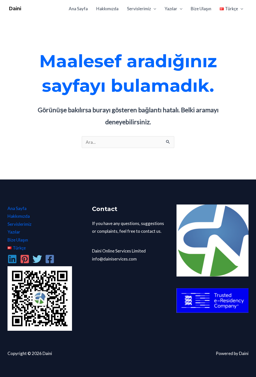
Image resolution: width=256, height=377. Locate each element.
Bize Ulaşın (201, 8)
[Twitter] (37, 259)
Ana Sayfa (78, 8)
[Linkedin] (12, 259)
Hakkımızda (107, 8)
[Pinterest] (25, 259)
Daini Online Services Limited (119, 251)
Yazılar (170, 8)
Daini (15, 9)
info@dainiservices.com (114, 259)
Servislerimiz (139, 8)
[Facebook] (49, 259)
